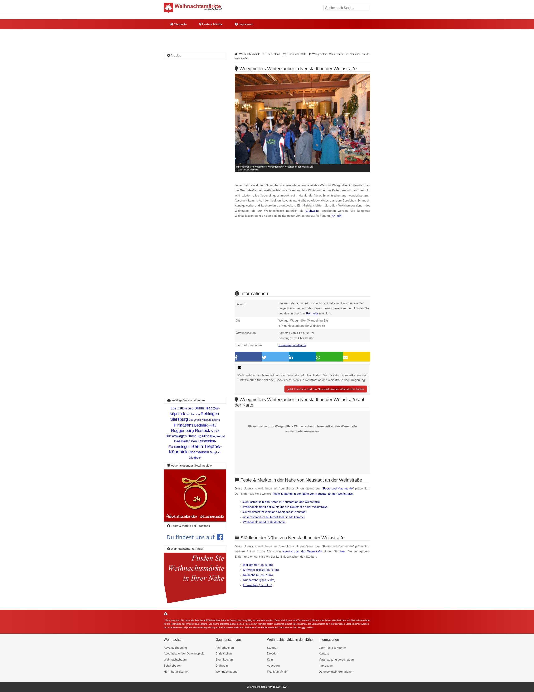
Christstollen (223, 653)
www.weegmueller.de (292, 345)
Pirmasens (183, 425)
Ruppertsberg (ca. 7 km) (259, 580)
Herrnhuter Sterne (176, 671)
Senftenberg (193, 414)
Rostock (202, 430)
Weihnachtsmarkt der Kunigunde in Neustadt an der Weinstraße (285, 506)
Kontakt (324, 653)
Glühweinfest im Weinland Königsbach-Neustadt (274, 511)
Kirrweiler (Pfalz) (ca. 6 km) (261, 569)
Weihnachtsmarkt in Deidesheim (264, 522)
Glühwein (312, 210)
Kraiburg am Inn (211, 419)
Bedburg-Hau (205, 425)
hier (342, 551)
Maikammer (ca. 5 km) (258, 564)
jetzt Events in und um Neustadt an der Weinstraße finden (326, 389)
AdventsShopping (175, 647)
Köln (270, 659)
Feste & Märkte (211, 24)
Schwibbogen (172, 665)
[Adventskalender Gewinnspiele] (195, 520)
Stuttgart (272, 647)
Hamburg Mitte (198, 436)
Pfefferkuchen (224, 647)
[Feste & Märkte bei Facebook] (195, 543)
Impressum (245, 24)
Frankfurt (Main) (277, 671)
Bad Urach (195, 419)
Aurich (215, 431)
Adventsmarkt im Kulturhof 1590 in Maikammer (274, 517)
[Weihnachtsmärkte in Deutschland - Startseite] (193, 8)
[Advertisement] (302, 258)
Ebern (174, 408)
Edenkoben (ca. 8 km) (257, 585)
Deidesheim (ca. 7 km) (258, 575)
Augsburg (273, 665)
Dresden (272, 653)
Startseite (180, 24)
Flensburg (187, 408)
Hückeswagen (176, 436)
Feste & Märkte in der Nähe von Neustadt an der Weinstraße (312, 493)
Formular (312, 313)
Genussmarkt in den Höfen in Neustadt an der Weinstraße (281, 501)
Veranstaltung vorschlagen (336, 659)
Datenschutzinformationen (336, 671)
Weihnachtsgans (226, 671)
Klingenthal (217, 436)
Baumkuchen (224, 659)
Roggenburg (183, 430)
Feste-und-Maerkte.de (338, 488)
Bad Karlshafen (185, 441)
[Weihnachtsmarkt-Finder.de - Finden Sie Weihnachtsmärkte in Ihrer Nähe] (195, 603)
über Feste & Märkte (332, 647)
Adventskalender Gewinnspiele (184, 653)
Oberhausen (198, 452)
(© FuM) (337, 215)
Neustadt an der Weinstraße (302, 551)
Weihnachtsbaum (175, 659)
